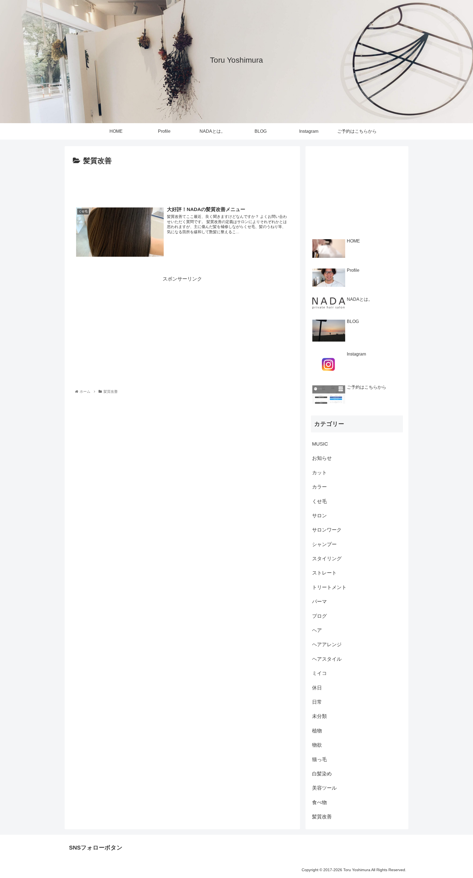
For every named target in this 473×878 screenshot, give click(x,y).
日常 (317, 702)
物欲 (317, 745)
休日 (317, 688)
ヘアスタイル (327, 659)
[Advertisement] (182, 182)
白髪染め (322, 773)
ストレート (324, 573)
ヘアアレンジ (327, 644)
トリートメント (329, 587)
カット (319, 472)
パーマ (319, 601)
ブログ (319, 616)
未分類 (319, 716)
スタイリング (327, 558)
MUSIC (320, 444)
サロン (319, 515)
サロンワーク (327, 530)
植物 (317, 730)
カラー (319, 487)
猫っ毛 (319, 759)
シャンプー (324, 544)
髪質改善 (322, 816)
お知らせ (322, 458)
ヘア (317, 630)
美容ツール (324, 788)
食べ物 (319, 802)
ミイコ (319, 673)
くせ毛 (319, 501)
